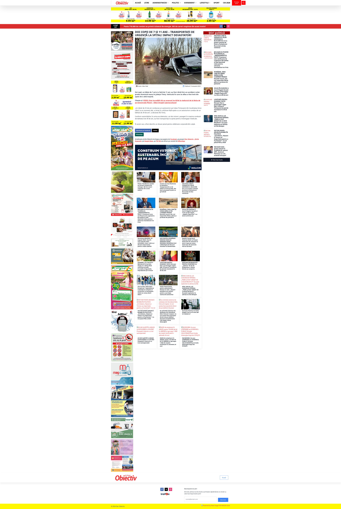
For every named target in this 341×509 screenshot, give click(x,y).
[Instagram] (170, 489)
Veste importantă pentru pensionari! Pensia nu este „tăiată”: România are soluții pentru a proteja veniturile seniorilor (168, 290)
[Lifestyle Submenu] (210, 3)
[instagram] (228, 26)
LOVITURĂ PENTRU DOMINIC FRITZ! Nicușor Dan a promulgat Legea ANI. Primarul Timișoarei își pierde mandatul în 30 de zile (168, 266)
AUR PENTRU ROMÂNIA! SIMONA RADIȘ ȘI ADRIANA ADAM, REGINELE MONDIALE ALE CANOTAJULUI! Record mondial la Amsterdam (168, 242)
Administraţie (160, 3)
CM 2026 (226, 3)
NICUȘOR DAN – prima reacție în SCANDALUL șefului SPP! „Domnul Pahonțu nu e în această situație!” (221, 151)
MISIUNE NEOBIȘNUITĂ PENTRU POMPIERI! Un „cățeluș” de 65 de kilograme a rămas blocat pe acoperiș (189, 266)
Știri (146, 3)
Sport (216, 3)
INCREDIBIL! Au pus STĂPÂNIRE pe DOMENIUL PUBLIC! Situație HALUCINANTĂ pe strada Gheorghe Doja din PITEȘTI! (190, 342)
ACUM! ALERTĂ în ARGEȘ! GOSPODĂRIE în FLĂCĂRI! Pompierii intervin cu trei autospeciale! (146, 340)
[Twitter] (166, 489)
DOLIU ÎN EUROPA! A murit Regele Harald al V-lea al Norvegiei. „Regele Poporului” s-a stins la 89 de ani (189, 213)
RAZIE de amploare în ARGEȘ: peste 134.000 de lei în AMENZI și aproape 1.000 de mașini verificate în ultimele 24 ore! (168, 342)
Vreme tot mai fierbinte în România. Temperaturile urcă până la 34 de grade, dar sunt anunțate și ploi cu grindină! (168, 187)
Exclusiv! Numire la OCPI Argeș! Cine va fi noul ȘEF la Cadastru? (190, 312)
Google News (148, 141)
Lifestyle (204, 3)
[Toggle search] (244, 3)
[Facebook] (162, 489)
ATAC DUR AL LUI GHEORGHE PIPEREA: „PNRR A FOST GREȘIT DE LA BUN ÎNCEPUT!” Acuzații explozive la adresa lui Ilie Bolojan (190, 290)
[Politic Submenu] (180, 3)
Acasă (138, 3)
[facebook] (221, 26)
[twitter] (224, 26)
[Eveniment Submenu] (196, 3)
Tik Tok (158, 141)
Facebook (173, 139)
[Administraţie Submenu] (168, 3)
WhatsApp (181, 141)
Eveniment (189, 3)
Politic (175, 3)
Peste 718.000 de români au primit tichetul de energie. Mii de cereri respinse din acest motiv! (165, 26)
